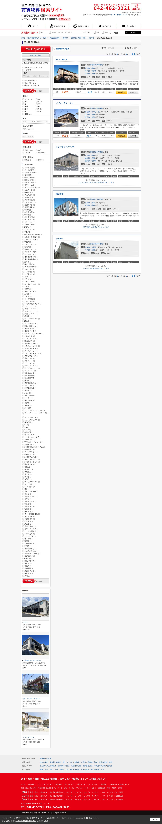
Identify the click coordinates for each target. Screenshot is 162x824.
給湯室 (28, 316)
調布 (93, 68)
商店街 (28, 541)
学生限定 (28, 215)
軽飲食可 (28, 509)
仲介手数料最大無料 (45, 788)
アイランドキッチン (32, 353)
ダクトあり (29, 516)
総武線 (87, 158)
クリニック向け (31, 492)
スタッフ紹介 (93, 784)
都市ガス (28, 289)
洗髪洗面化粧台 (31, 383)
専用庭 (28, 277)
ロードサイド (30, 544)
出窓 (27, 286)
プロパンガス (30, 291)
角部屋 (28, 479)
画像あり (27, 160)
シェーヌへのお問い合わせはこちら (96, 268)
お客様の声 (113, 784)
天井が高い (29, 220)
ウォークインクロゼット (34, 410)
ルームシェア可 (31, 239)
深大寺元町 (99, 199)
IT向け (27, 489)
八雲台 (83, 762)
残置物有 (28, 524)
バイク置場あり (31, 324)
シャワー (28, 398)
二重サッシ (29, 301)
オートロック (30, 440)
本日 (39, 150)
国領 (93, 117)
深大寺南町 (99, 65)
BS (26, 427)
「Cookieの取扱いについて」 (26, 821)
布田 (110, 762)
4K (25, 111)
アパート (27, 68)
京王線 (87, 68)
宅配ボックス (30, 445)
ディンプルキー (31, 452)
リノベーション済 (32, 187)
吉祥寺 (94, 71)
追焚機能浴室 (30, 373)
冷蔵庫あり (29, 341)
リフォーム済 (30, 185)
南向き (28, 477)
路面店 (28, 546)
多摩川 (52, 762)
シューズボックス (32, 420)
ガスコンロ (29, 336)
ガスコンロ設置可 (32, 237)
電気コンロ (29, 358)
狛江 (102, 769)
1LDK (40, 102)
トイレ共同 (29, 395)
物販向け (28, 558)
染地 (95, 762)
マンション (38, 68)
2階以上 (28, 467)
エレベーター (30, 306)
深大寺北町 (103, 762)
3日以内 (27, 153)
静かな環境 (29, 264)
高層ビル (28, 576)
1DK (26, 102)
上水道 (28, 294)
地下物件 (28, 539)
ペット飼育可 (30, 170)
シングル (64, 788)
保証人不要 (29, 190)
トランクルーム (31, 417)
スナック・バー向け (32, 554)
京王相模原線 (51, 766)
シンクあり (29, 534)
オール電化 (29, 299)
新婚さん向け (30, 249)
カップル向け (30, 244)
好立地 (28, 262)
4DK (39, 111)
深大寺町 (60, 194)
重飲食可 (28, 504)
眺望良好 (28, 210)
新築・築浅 (24, 788)
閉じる (155, 819)
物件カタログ (124, 784)
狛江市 (48, 759)
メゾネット (29, 274)
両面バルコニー (31, 314)
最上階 (28, 474)
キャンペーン (30, 254)
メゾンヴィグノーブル (65, 147)
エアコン (28, 403)
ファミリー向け (31, 252)
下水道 (28, 296)
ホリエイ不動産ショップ (119, 15)
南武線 (109, 766)
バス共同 (28, 393)
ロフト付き (29, 272)
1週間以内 (42, 153)
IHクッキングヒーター (33, 333)
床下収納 (28, 408)
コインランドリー (32, 319)
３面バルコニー (31, 311)
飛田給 (90, 762)
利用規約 (58, 784)
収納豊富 (28, 422)
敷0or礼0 (33, 788)
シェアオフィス (31, 551)
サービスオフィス (32, 482)
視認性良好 (29, 519)
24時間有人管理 (31, 457)
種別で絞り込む (36, 55)
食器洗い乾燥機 (31, 343)
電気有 (28, 566)
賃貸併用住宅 (30, 501)
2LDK (26, 107)
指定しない (29, 150)
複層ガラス (29, 449)
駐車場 (120, 788)
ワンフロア (29, 229)
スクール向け (30, 484)
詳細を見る (121, 92)
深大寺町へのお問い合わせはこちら (96, 227)
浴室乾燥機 (29, 376)
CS (26, 425)
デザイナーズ (30, 182)
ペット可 (56, 788)
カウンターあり (31, 529)
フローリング (30, 269)
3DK (26, 109)
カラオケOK (30, 536)
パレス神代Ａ (61, 60)
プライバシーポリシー (45, 784)
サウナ (28, 390)
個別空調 (28, 568)
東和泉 (76, 762)
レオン (25, 622)
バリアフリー (30, 202)
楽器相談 (28, 175)
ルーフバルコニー (32, 284)
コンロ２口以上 (31, 339)
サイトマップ (69, 784)
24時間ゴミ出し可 (32, 462)
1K (39, 99)
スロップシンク (31, 356)
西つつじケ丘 (68, 762)
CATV (27, 430)
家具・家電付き (31, 326)
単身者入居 (29, 212)
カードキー (29, 224)
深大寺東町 (99, 108)
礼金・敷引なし (30, 83)
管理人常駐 (29, 207)
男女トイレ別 (30, 571)
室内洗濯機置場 (31, 267)
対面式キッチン (31, 348)
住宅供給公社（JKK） (33, 234)
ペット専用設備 (31, 173)
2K (25, 104)
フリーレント (30, 222)
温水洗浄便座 (30, 378)
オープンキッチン (32, 368)
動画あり (41, 160)
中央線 (87, 71)
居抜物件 (28, 494)
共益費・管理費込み (31, 85)
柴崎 (93, 74)
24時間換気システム (33, 304)
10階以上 (28, 469)
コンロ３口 (29, 363)
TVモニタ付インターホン (34, 442)
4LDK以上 (28, 114)
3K (39, 107)
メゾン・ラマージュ (64, 103)
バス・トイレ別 (31, 371)
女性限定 (28, 197)
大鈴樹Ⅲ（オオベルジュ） (32, 660)
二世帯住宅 (29, 217)
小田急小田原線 (100, 766)
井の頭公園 (95, 769)
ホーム (23, 784)
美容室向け (29, 556)
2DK (39, 104)
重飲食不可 (29, 506)
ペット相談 (29, 168)
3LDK (40, 109)
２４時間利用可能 (32, 514)
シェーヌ (60, 239)
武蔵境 (76, 769)
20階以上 (28, 472)
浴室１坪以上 (30, 388)
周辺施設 (103, 784)
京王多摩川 (85, 769)
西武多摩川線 (88, 766)
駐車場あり (29, 464)
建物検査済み (30, 561)
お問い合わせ (81, 784)
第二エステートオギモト (31, 699)
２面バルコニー (31, 309)
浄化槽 (28, 563)
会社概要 (31, 784)
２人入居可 (29, 195)
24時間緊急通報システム (34, 447)
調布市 (92, 65)
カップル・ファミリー (76, 788)
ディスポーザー (31, 351)
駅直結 (28, 227)
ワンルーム (28, 99)
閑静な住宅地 (30, 180)
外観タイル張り (31, 331)
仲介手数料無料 (31, 257)
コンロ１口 (29, 361)
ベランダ (28, 279)
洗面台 (28, 381)
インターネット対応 (32, 437)
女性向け (28, 247)
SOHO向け (29, 487)
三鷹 (93, 158)
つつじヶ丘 (96, 112)
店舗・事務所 (111, 788)
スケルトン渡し (31, 497)
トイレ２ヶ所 (30, 386)
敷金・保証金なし (31, 80)
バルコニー (29, 282)
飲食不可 (28, 511)
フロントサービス (32, 459)
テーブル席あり (31, 531)
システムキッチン (32, 346)
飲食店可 (28, 573)
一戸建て (27, 70)
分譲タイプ (29, 205)
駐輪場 (28, 321)
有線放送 (28, 432)
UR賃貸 (28, 232)
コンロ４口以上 (31, 366)
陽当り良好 (29, 177)
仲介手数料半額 (31, 259)
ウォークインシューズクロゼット (36, 414)
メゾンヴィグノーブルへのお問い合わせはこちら (96, 182)
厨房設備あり (30, 526)
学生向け (28, 242)
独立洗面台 (29, 400)
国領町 (58, 762)
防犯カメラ (29, 454)
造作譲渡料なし (31, 549)
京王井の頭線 (76, 766)
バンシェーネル (28, 737)
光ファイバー (30, 435)
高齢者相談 (29, 200)
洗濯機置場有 (30, 329)
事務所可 (28, 192)
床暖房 (28, 405)
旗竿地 (28, 499)
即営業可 (28, 521)
